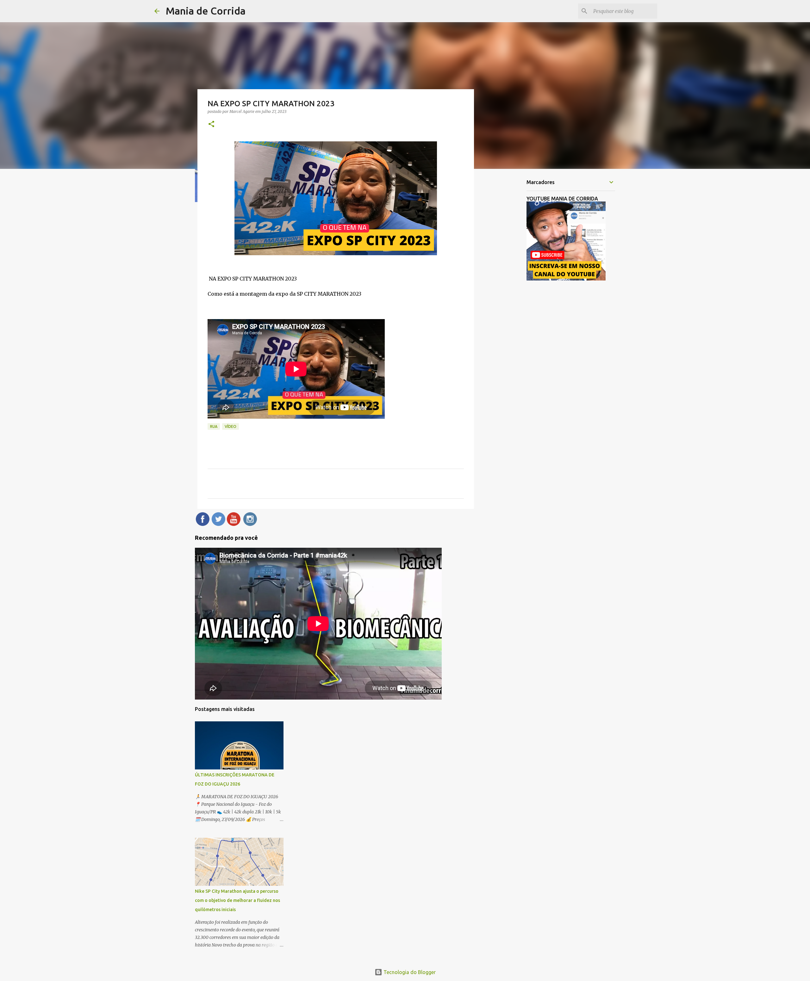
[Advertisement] (506, 273)
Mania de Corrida (206, 10)
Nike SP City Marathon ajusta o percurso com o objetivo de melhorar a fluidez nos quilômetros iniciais (237, 900)
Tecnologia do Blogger (409, 972)
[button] (211, 124)
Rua (213, 426)
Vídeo (230, 426)
